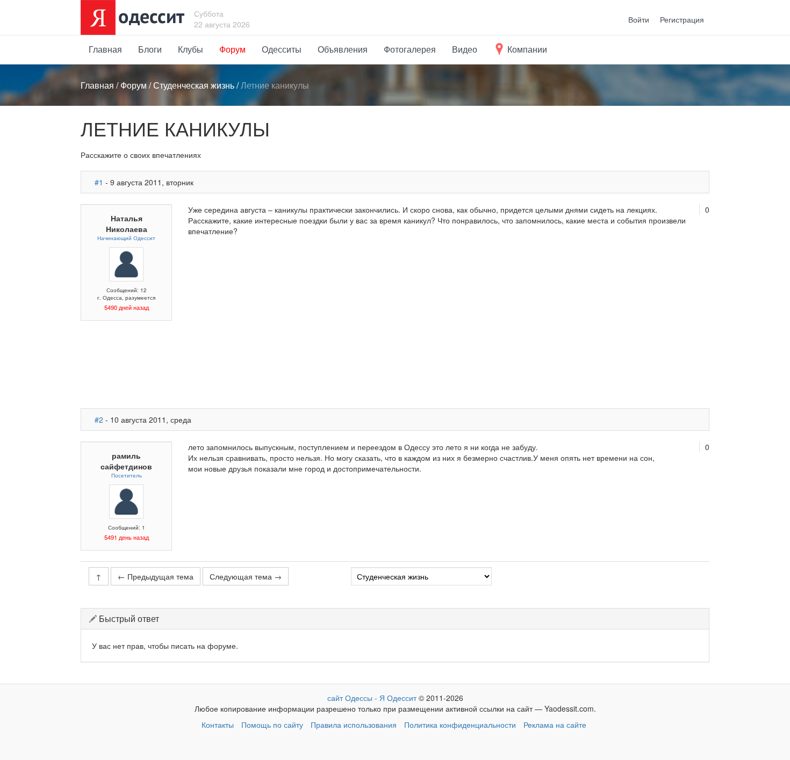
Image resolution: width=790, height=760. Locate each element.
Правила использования (354, 724)
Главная (105, 49)
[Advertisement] (448, 322)
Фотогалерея (410, 49)
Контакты (218, 724)
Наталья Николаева (126, 223)
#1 (99, 182)
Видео (464, 49)
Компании (526, 49)
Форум (232, 49)
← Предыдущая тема (155, 576)
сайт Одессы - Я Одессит (371, 697)
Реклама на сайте (554, 724)
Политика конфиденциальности (460, 724)
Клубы (190, 49)
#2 (99, 419)
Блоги (150, 49)
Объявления (343, 49)
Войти (638, 19)
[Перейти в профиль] (126, 262)
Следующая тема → (246, 576)
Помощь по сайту (272, 724)
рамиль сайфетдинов (126, 461)
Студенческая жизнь (193, 85)
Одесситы (281, 49)
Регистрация (682, 19)
